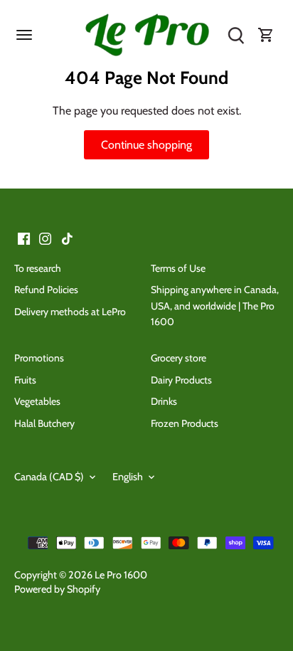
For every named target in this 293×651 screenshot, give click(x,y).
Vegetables (37, 401)
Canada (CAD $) (49, 477)
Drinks (164, 401)
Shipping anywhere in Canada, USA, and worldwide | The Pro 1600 (215, 305)
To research (37, 268)
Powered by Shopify (57, 589)
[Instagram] (45, 237)
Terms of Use (178, 268)
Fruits (25, 380)
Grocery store (178, 357)
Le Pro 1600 (121, 574)
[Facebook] (24, 237)
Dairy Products (181, 380)
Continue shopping (146, 145)
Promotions (39, 357)
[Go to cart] (266, 35)
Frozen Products (184, 423)
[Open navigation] (24, 35)
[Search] (236, 35)
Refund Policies (46, 289)
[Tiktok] (67, 237)
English (127, 477)
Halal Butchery (44, 423)
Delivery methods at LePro (70, 311)
